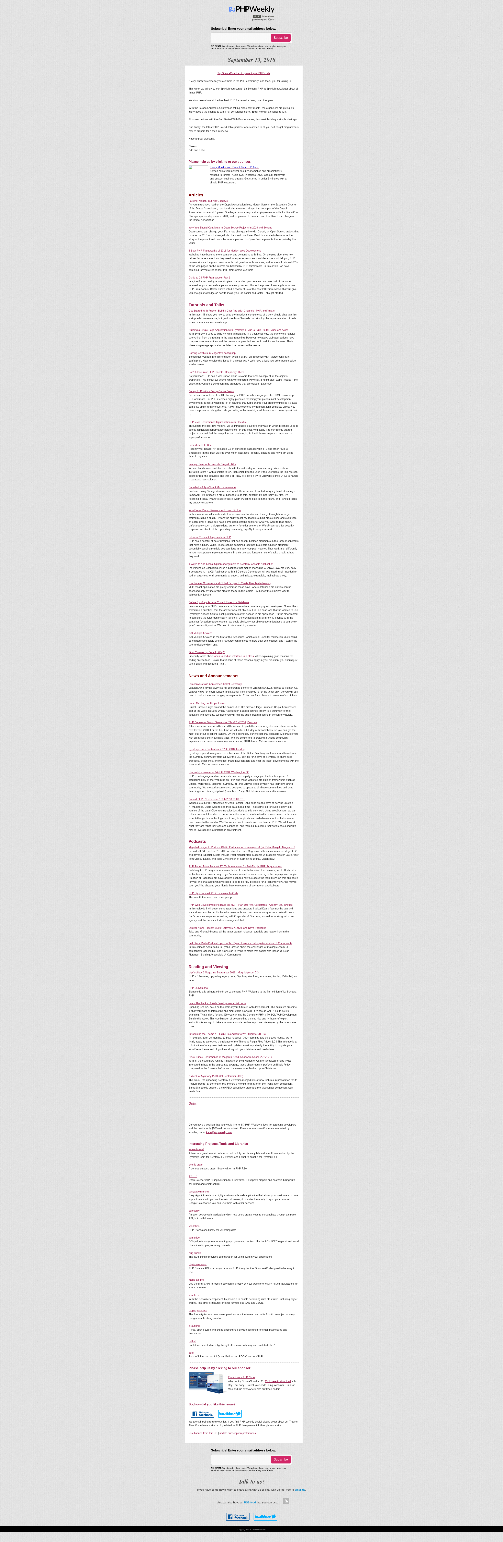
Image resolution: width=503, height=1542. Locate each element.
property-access (198, 1310)
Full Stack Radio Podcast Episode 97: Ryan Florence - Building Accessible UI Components (240, 943)
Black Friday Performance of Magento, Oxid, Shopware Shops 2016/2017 (230, 1056)
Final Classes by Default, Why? (207, 652)
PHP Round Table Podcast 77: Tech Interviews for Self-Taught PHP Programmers (235, 866)
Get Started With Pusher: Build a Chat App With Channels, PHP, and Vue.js (232, 310)
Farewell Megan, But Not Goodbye (208, 200)
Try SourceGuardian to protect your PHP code (244, 73)
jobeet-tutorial (196, 1149)
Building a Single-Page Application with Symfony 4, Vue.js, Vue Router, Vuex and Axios (238, 329)
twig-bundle (195, 1253)
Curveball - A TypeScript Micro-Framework (212, 487)
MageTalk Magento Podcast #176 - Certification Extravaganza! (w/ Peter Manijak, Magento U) (242, 847)
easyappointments (199, 1191)
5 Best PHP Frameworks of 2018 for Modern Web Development (225, 250)
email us (300, 1489)
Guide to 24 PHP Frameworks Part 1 (209, 277)
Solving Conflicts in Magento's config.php (212, 353)
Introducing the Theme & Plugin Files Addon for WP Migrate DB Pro (227, 1033)
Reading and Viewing (208, 967)
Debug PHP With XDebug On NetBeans (211, 391)
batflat (192, 1341)
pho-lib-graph (196, 1164)
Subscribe (281, 37)
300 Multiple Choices (200, 633)
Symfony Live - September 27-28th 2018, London (216, 749)
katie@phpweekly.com (219, 1132)
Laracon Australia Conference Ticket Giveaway (215, 684)
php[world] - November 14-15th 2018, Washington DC (219, 772)
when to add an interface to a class (234, 656)
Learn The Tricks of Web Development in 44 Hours (217, 1003)
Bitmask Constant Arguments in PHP (210, 537)
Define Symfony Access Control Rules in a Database (219, 602)
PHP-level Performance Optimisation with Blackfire (218, 422)
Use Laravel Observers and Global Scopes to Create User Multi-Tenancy (230, 583)
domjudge (194, 1237)
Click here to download (278, 1381)
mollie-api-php (196, 1279)
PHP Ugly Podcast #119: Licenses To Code (213, 893)
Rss (286, 1501)
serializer (194, 1295)
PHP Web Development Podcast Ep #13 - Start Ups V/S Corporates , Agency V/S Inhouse (241, 904)
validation (194, 1226)
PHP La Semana (198, 987)
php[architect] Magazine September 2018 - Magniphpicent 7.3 (224, 972)
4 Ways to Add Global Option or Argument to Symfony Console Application (231, 563)
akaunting (194, 1325)
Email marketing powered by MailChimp (263, 19)
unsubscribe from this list (203, 1433)
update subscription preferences (237, 1433)
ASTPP (193, 1176)
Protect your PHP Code (241, 1377)
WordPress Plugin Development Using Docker (215, 510)
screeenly (194, 1210)
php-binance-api (198, 1264)
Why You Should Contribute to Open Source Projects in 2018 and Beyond (230, 227)
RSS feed (250, 1502)
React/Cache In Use (200, 445)
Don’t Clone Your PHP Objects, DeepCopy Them (216, 372)
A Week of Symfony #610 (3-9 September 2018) (216, 1076)
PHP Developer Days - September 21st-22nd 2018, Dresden (223, 722)
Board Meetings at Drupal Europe (207, 703)
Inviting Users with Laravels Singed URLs (212, 464)
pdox (191, 1352)
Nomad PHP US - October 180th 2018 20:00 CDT (217, 799)
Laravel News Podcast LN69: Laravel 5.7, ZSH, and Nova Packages (227, 927)
